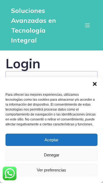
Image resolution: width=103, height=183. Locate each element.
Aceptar (51, 139)
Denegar (51, 155)
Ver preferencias (51, 170)
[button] (95, 84)
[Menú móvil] (87, 25)
